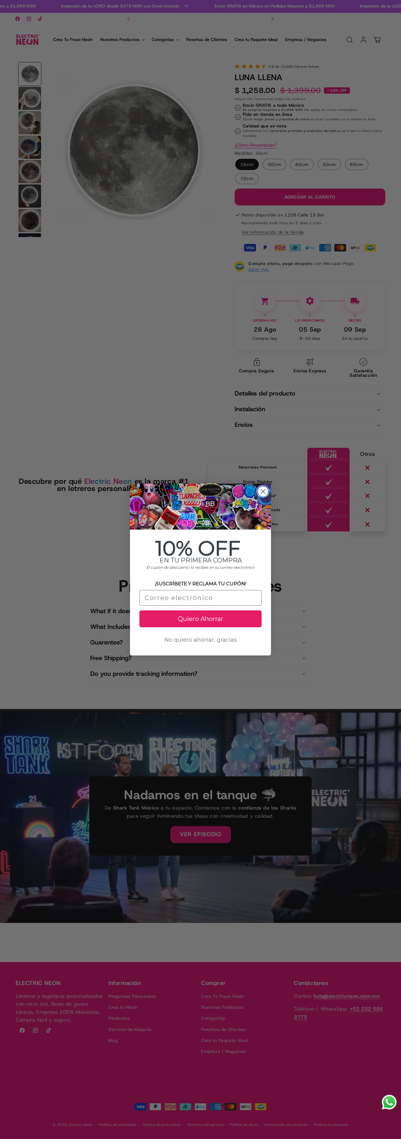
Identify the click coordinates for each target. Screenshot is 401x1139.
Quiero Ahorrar (200, 619)
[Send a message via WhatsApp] (389, 1102)
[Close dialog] (263, 491)
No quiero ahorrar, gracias (200, 639)
